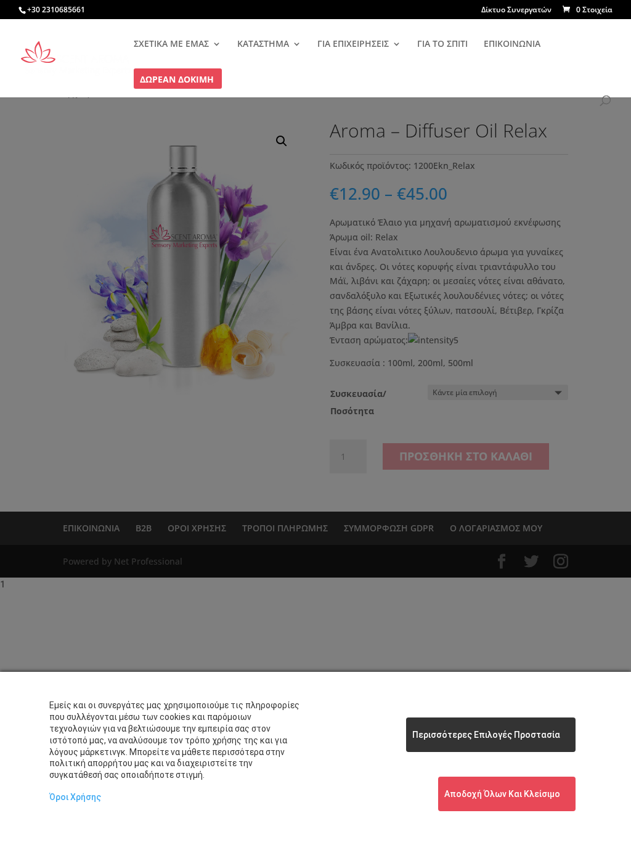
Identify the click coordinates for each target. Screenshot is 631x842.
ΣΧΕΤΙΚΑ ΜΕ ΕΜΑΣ (171, 44)
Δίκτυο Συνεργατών (516, 10)
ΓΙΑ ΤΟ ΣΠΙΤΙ (442, 44)
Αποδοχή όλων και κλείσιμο (502, 794)
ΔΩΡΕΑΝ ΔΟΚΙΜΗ (177, 80)
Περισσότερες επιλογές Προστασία (486, 735)
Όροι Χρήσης (75, 797)
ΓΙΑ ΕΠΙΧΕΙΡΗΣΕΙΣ (353, 44)
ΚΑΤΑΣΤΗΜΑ (263, 44)
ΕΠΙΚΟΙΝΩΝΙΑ (512, 44)
